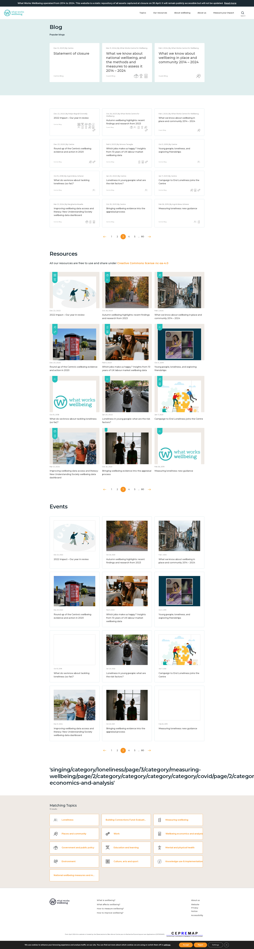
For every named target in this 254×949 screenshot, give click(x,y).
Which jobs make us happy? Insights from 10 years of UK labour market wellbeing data (126, 152)
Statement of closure (71, 53)
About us (202, 13)
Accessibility (197, 915)
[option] (74, 62)
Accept (186, 945)
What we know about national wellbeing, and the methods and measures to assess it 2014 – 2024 (126, 62)
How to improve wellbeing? (110, 913)
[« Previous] (104, 237)
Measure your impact (223, 13)
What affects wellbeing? (108, 904)
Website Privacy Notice (195, 907)
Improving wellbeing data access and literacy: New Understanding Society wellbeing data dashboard (74, 211)
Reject (200, 945)
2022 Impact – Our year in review (71, 118)
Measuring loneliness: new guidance (178, 208)
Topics (142, 13)
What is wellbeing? (106, 900)
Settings (215, 945)
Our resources (160, 13)
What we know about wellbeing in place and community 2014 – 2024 (179, 57)
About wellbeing (182, 13)
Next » (149, 237)
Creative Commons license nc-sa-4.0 (142, 263)
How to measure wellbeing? (110, 908)
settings (167, 945)
